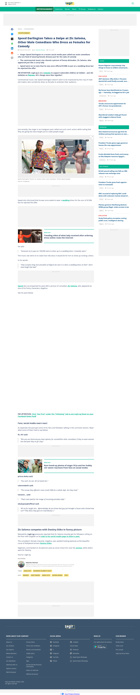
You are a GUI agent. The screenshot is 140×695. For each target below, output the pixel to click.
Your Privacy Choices (72, 694)
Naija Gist (27, 571)
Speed (20, 286)
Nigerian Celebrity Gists (42, 571)
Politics (101, 84)
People (101, 137)
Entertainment (45, 9)
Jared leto (46, 575)
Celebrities (59, 9)
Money (101, 177)
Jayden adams (57, 575)
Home (20, 29)
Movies (67, 9)
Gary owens (35, 575)
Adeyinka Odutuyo (40, 50)
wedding (66, 200)
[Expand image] (92, 137)
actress (79, 548)
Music (74, 9)
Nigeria (101, 120)
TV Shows (82, 9)
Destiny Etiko (46, 543)
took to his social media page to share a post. (60, 536)
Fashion (100, 9)
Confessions (103, 96)
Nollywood (91, 9)
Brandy (26, 575)
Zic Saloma (72, 286)
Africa (101, 71)
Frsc (66, 575)
